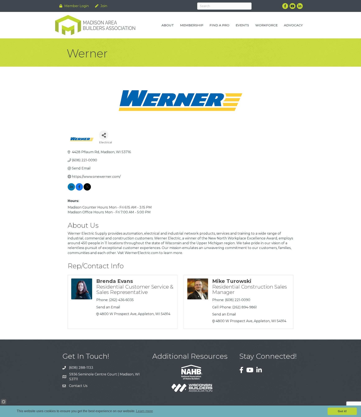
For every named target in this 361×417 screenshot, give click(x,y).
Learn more (144, 411)
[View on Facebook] (79, 189)
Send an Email (108, 307)
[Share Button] (103, 135)
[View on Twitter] (87, 189)
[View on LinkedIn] (71, 189)
